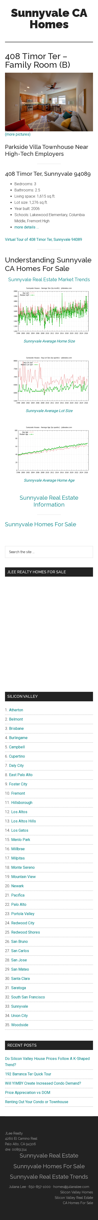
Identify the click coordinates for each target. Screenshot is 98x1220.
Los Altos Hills (23, 821)
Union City (19, 1015)
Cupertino (17, 756)
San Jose (19, 960)
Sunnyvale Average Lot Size (49, 410)
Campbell (17, 747)
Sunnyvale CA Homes (49, 18)
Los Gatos (19, 830)
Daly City (16, 765)
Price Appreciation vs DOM (27, 1092)
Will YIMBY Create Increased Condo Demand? (43, 1083)
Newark (17, 886)
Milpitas (18, 858)
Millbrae (18, 849)
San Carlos (20, 951)
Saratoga (18, 988)
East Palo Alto (21, 775)
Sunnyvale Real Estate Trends (49, 1176)
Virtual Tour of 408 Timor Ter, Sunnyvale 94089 (43, 239)
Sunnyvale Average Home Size (49, 341)
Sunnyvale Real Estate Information (49, 501)
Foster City (18, 784)
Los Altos (19, 812)
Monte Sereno (23, 867)
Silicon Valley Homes (76, 1192)
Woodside (19, 1025)
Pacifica (17, 895)
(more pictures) (17, 134)
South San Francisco (28, 997)
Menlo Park (20, 839)
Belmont (16, 719)
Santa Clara (20, 978)
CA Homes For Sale (78, 1203)
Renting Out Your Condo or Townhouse (36, 1102)
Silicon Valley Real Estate (74, 1198)
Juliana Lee (17, 1187)
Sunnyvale (19, 1006)
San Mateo (20, 969)
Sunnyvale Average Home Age (49, 480)
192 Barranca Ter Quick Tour (28, 1074)
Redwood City (22, 923)
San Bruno (19, 941)
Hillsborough (21, 802)
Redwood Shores (25, 932)
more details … (27, 227)
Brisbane (16, 728)
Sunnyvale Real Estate (49, 1155)
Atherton (16, 710)
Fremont (18, 793)
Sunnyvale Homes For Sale (40, 524)
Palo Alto (18, 904)
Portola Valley (22, 913)
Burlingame (18, 738)
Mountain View (23, 876)
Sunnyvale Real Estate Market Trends (49, 279)
